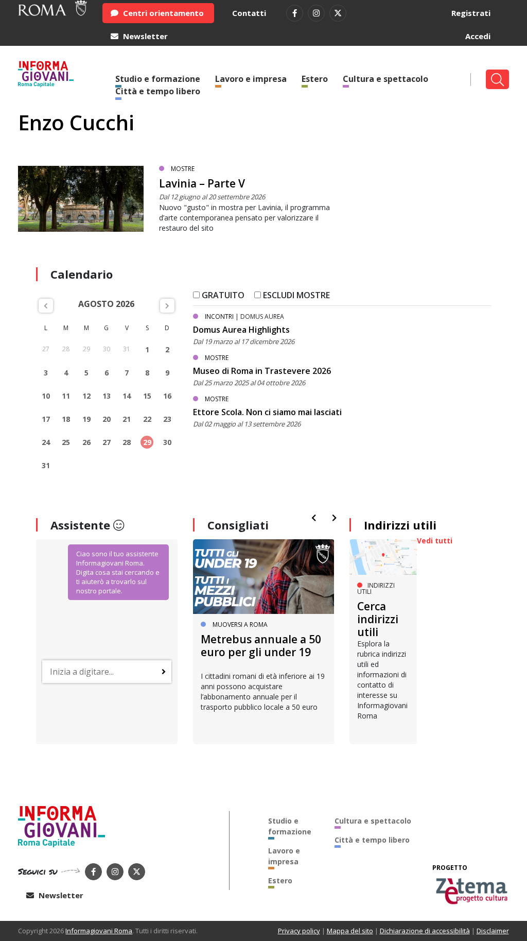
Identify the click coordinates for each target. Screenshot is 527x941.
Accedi (477, 36)
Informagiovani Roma (98, 930)
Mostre (183, 168)
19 (86, 419)
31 (46, 465)
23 (167, 419)
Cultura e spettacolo (385, 78)
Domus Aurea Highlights (241, 329)
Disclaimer (493, 930)
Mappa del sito (350, 930)
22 (147, 419)
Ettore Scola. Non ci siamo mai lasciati (267, 412)
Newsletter (144, 36)
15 (147, 396)
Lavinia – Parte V (202, 183)
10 (46, 396)
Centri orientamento (162, 13)
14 (126, 396)
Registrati (470, 13)
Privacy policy (299, 930)
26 (86, 442)
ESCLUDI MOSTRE (295, 295)
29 (147, 442)
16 (167, 396)
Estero (315, 78)
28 (126, 442)
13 (106, 396)
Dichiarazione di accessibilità (425, 930)
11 (66, 396)
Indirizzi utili (400, 525)
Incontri (219, 316)
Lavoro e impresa (251, 78)
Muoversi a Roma (240, 624)
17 (46, 419)
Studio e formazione (289, 826)
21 (126, 419)
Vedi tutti (434, 540)
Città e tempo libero (157, 91)
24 (46, 442)
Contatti (249, 13)
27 (106, 442)
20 (106, 419)
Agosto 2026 (106, 304)
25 (66, 442)
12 (86, 396)
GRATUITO (222, 295)
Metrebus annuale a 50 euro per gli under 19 (261, 645)
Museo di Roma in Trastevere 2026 (262, 371)
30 (167, 442)
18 (66, 419)
